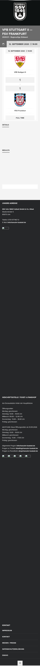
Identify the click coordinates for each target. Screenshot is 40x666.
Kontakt (6, 637)
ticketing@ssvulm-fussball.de (27, 448)
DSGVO (5, 655)
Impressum (7, 630)
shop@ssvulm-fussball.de (28, 451)
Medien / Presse (9, 643)
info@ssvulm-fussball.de (16, 222)
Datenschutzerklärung (13, 649)
